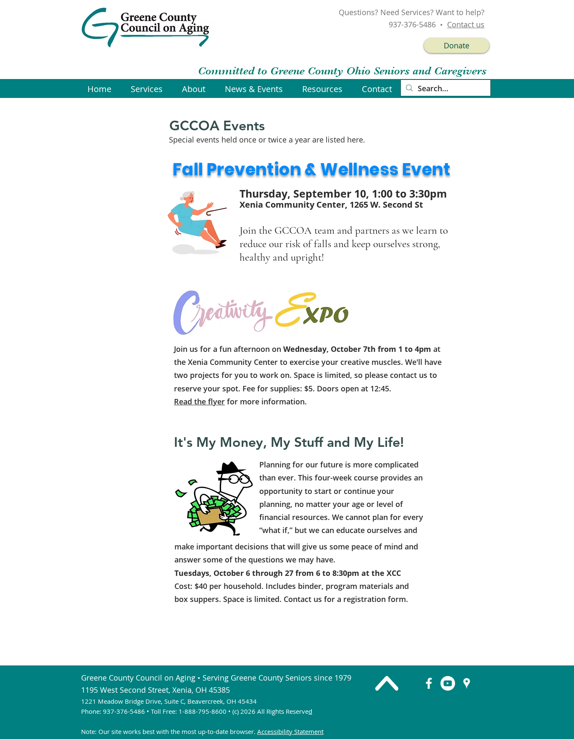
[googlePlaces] (466, 683)
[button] (257, 88)
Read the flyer (199, 401)
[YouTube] (447, 683)
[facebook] (428, 683)
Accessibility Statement (290, 731)
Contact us (465, 24)
